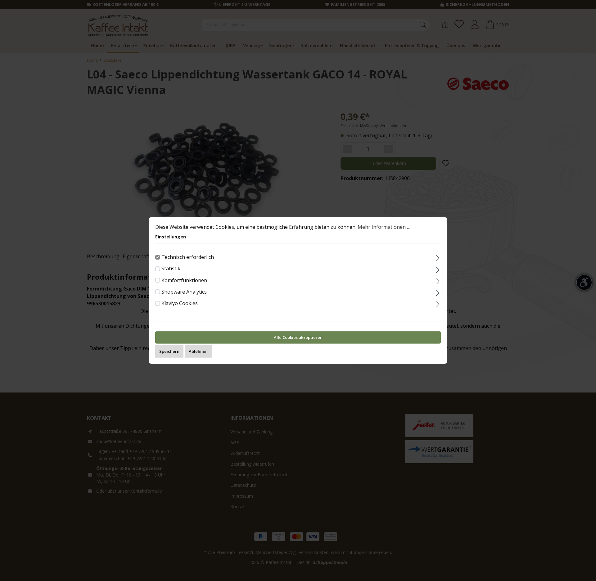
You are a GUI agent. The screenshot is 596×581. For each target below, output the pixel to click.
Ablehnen (198, 351)
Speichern (169, 351)
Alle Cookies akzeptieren (298, 337)
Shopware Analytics (184, 291)
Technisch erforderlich (187, 257)
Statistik (170, 268)
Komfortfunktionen (184, 280)
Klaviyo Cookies (179, 303)
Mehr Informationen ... (384, 227)
